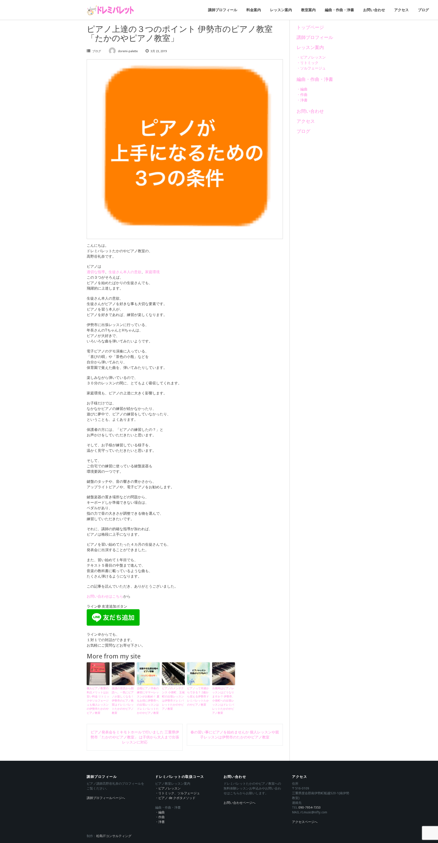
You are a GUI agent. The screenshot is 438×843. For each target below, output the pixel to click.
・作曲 (302, 95)
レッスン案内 (281, 10)
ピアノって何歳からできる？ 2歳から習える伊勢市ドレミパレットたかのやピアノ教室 (198, 696)
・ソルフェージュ (311, 68)
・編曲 (302, 89)
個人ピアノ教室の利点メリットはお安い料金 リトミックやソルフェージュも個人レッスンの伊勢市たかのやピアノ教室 (98, 700)
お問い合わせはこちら (105, 596)
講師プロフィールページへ (106, 798)
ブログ (423, 10)
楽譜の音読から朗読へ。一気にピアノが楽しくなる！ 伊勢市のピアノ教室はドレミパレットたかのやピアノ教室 (123, 700)
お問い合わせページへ (240, 802)
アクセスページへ (305, 822)
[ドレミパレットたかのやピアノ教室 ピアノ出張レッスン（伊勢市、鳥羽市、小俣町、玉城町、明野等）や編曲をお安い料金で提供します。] (111, 10)
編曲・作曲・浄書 (339, 10)
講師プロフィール (222, 10)
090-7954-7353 (309, 807)
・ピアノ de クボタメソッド (175, 798)
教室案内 (308, 10)
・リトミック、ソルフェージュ (177, 793)
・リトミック (307, 63)
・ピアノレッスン (311, 57)
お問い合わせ (374, 10)
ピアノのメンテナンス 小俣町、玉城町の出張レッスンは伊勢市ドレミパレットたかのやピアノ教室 (173, 698)
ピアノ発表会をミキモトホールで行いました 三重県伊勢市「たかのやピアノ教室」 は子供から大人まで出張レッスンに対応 (135, 737)
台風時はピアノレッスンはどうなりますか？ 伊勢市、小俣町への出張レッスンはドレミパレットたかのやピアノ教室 (223, 700)
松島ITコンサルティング (113, 836)
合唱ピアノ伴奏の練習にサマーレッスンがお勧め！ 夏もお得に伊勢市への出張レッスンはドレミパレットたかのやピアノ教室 (148, 700)
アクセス (401, 10)
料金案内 (253, 10)
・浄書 (302, 100)
